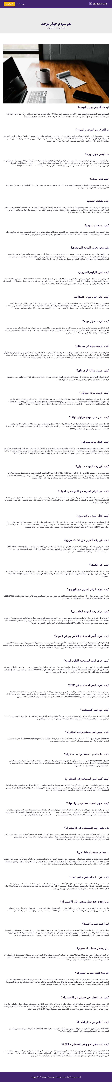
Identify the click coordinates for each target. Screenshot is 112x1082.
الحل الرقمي (50, 28)
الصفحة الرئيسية (60, 28)
